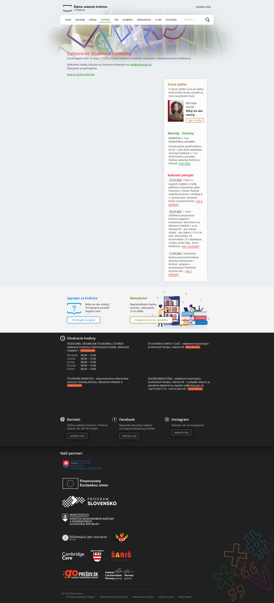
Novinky (105, 19)
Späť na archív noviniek (80, 74)
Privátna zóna (203, 6)
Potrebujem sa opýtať (83, 320)
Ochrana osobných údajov (80, 596)
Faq (116, 19)
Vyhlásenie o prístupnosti (114, 596)
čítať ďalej (184, 163)
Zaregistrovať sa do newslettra (151, 320)
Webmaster (185, 596)
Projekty (128, 19)
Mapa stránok (166, 596)
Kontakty (171, 19)
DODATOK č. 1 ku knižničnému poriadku (182, 139)
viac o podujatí (190, 246)
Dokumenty (144, 19)
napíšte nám (77, 436)
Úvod (68, 19)
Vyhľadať (208, 20)
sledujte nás (129, 436)
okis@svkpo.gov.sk (141, 64)
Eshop (92, 19)
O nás (158, 19)
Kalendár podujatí (181, 175)
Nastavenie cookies (143, 596)
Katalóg (80, 19)
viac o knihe (195, 120)
